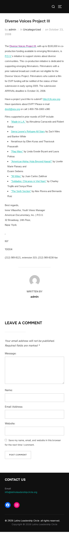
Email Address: (14, 406)
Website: (10, 423)
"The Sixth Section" (21, 191)
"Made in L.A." (18, 121)
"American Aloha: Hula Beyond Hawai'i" (31, 161)
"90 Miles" (16, 176)
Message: (10, 353)
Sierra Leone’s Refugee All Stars (28, 131)
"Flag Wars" (17, 151)
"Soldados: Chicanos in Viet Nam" (28, 181)
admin (12, 29)
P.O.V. (8, 56)
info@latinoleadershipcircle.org (21, 492)
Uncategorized (32, 29)
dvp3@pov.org (12, 109)
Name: (9, 390)
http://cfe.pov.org (51, 99)
